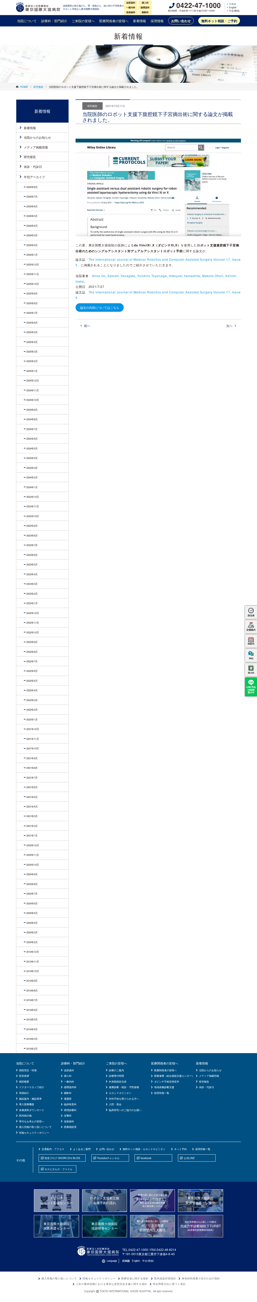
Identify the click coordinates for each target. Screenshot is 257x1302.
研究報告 (30, 157)
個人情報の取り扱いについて (35, 1127)
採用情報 (157, 20)
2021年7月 (32, 777)
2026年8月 (32, 187)
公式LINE (189, 1158)
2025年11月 (32, 274)
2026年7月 (32, 196)
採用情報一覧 (161, 1093)
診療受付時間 (116, 1076)
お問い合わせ (181, 20)
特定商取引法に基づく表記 (169, 1284)
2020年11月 (32, 855)
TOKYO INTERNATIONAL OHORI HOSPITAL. (126, 1291)
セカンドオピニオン (120, 1093)
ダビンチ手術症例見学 (166, 1081)
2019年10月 (32, 971)
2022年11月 (32, 622)
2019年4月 (32, 1029)
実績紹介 (24, 1093)
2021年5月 (32, 797)
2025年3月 (32, 351)
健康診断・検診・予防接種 (124, 1087)
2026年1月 (32, 254)
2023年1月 (32, 603)
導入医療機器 (26, 1104)
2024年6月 (32, 438)
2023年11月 (32, 506)
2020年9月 (32, 874)
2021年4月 (32, 806)
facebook (146, 1158)
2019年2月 (32, 1048)
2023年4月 (32, 574)
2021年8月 (32, 768)
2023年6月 (32, 555)
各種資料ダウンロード (31, 1110)
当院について (27, 20)
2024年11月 (32, 390)
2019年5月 (32, 1019)
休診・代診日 (33, 166)
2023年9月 (32, 525)
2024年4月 (32, 458)
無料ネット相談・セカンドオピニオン (144, 1149)
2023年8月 (32, 535)
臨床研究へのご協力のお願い (125, 1110)
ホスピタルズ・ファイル (58, 1169)
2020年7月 (32, 893)
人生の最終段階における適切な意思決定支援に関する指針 (111, 1284)
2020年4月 (32, 923)
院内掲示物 (25, 1115)
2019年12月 (32, 951)
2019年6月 (32, 1010)
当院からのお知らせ (37, 137)
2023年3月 (32, 584)
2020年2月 (32, 942)
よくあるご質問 (82, 1149)
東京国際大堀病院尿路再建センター (56, 1226)
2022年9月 (32, 642)
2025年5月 (32, 332)
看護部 (68, 1098)
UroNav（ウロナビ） (152, 1200)
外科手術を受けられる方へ (124, 1098)
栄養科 (68, 1115)
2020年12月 (32, 845)
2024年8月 (32, 419)
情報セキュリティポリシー (34, 1132)
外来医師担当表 (117, 1081)
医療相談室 (70, 1127)
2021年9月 (32, 758)
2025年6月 (32, 322)
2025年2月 (32, 361)
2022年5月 (32, 680)
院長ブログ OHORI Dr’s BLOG (62, 1158)
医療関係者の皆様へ (113, 20)
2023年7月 (32, 545)
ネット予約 (180, 1149)
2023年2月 (32, 593)
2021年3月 (32, 816)
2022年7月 (32, 661)
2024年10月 (32, 400)
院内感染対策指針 (165, 1278)
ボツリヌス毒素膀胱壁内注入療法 (152, 1225)
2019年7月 (32, 1000)
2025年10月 (32, 284)
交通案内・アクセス (53, 1149)
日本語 (232, 4)
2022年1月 (32, 719)
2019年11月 (32, 961)
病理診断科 (70, 1110)
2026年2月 (32, 245)
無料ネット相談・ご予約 (219, 20)
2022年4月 (32, 690)
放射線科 (69, 1121)
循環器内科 (70, 1087)
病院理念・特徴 (28, 1070)
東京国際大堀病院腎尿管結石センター (200, 1200)
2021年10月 (32, 748)
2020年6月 (32, 903)
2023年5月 (32, 564)
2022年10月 (32, 632)
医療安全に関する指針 (135, 1278)
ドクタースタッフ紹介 (31, 1087)
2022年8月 (32, 652)
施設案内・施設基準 (30, 1098)
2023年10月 (32, 516)
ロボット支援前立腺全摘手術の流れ (104, 1200)
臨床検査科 (70, 1104)
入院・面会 (115, 1104)
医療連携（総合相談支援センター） (174, 1076)
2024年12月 (32, 380)
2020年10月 (32, 864)
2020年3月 (32, 932)
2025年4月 (32, 342)
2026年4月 (32, 225)
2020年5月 (32, 913)
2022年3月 (32, 700)
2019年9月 (32, 980)
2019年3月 (32, 1039)
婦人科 (68, 1076)
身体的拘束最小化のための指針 (201, 1278)
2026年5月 (32, 216)
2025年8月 (32, 303)
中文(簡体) (234, 11)
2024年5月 (32, 448)
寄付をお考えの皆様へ (31, 1121)
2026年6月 (32, 206)
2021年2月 (32, 826)
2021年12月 (32, 729)
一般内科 (69, 1081)
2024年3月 (32, 468)
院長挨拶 (24, 1076)
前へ (87, 325)
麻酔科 (68, 1093)
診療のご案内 (116, 1070)
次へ (229, 325)
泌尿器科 (69, 1070)
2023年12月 (32, 497)
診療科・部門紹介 (54, 20)
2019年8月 (32, 990)
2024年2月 (32, 477)
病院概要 (24, 1081)
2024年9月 (32, 409)
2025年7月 (32, 313)
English (232, 7)
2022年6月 (32, 671)
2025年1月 (32, 371)
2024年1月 (32, 487)
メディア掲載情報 (36, 147)
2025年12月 (32, 264)
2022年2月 (32, 709)
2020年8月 (32, 884)
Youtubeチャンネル (108, 1158)
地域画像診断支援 (164, 1087)
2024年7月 (32, 429)
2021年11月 (32, 739)
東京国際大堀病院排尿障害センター (104, 1226)
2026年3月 (32, 235)
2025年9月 (32, 293)
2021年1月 (32, 835)
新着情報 (139, 20)
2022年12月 (32, 613)
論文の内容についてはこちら (99, 307)
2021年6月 (32, 787)
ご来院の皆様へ (83, 20)
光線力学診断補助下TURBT (200, 1225)
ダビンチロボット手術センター (56, 1200)
